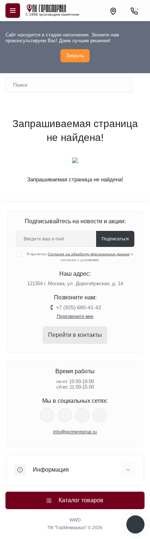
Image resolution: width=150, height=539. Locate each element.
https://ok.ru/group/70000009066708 (47, 415)
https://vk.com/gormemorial (65, 415)
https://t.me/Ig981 (82, 415)
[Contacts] (134, 10)
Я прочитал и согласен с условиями (80, 257)
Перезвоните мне (75, 316)
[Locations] (112, 10)
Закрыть (75, 55)
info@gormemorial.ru (75, 431)
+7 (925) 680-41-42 (78, 307)
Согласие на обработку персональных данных (89, 254)
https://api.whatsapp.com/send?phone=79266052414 (99, 415)
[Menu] (12, 10)
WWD (75, 520)
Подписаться (115, 238)
